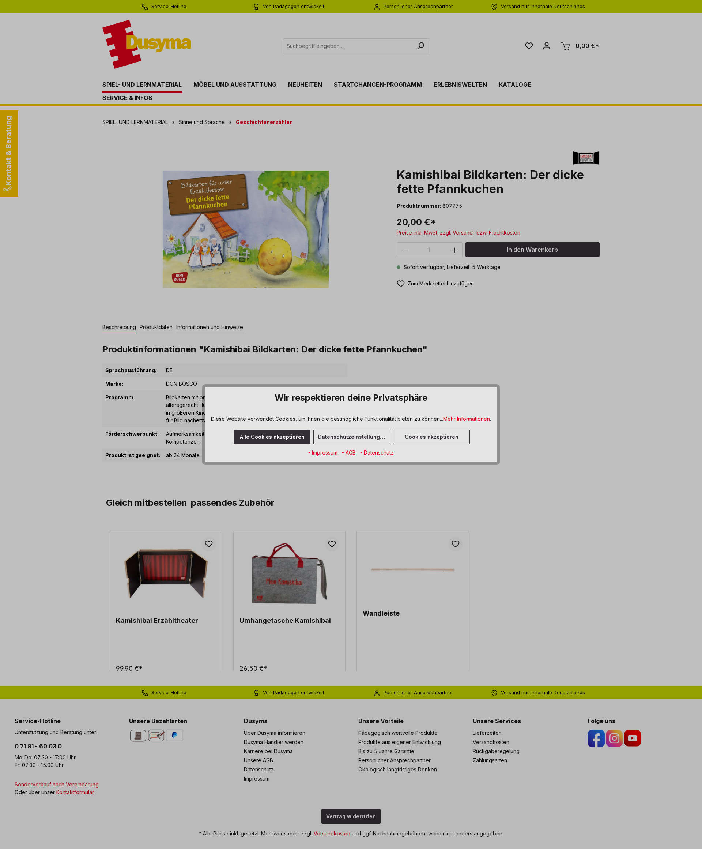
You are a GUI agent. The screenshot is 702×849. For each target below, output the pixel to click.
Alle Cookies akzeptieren (272, 437)
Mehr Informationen (466, 419)
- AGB (349, 452)
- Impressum (323, 452)
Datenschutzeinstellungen (352, 437)
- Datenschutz (377, 452)
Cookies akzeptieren (431, 437)
